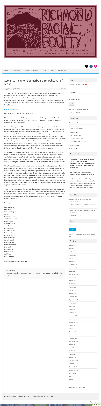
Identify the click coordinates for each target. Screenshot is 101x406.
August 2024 (72, 277)
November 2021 (73, 338)
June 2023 (72, 306)
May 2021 (71, 347)
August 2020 (72, 373)
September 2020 (74, 370)
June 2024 (72, 280)
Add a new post (49, 70)
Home (6, 70)
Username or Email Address (78, 85)
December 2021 (73, 335)
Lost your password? (75, 112)
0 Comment (61, 89)
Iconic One (77, 402)
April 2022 (72, 325)
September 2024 (74, 274)
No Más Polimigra (75, 138)
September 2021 (74, 341)
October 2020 (73, 367)
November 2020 (73, 363)
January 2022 (73, 331)
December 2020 (73, 360)
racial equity (24, 261)
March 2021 (72, 354)
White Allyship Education (77, 128)
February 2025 (73, 258)
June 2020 (72, 379)
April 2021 (72, 351)
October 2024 (73, 271)
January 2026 (73, 245)
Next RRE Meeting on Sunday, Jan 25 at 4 (80, 199)
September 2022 (74, 322)
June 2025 (72, 248)
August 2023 (72, 303)
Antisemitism (72, 123)
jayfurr (8, 89)
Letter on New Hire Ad (11, 109)
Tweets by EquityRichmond (77, 387)
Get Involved (62, 70)
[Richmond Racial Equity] (50, 57)
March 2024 (72, 287)
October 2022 (73, 319)
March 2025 (72, 255)
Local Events (72, 132)
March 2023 (72, 312)
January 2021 (73, 357)
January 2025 (73, 261)
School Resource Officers (77, 141)
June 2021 (72, 344)
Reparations (72, 148)
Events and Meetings (31, 70)
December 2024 (73, 264)
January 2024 (73, 293)
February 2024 (73, 290)
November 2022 (73, 316)
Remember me (75, 99)
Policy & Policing (15, 261)
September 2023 (74, 300)
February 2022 (73, 328)
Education (72, 126)
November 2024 (73, 268)
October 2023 (73, 296)
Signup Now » (86, 109)
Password (72, 92)
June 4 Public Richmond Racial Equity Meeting (82, 210)
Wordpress (95, 402)
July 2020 (71, 376)
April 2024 (72, 284)
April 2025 (72, 252)
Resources (16, 70)
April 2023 (72, 309)
